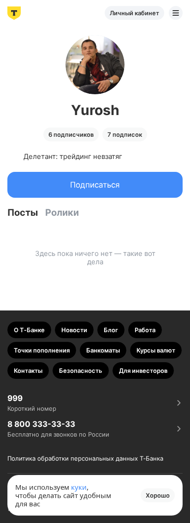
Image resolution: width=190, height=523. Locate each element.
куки (79, 487)
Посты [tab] (22, 212)
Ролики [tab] (62, 212)
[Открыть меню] (176, 13)
